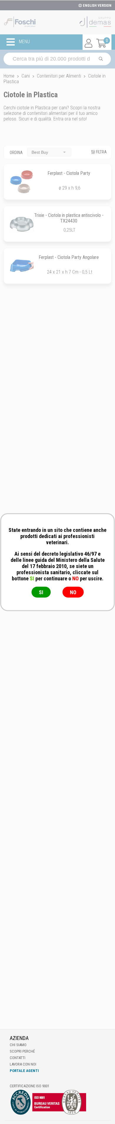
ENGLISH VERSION (96, 6)
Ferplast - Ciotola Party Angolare (69, 257)
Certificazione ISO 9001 (29, 1086)
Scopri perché (22, 1051)
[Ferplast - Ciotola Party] (22, 182)
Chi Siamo (18, 1045)
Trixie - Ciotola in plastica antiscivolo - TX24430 (69, 218)
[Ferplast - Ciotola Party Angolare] (22, 266)
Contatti (17, 1058)
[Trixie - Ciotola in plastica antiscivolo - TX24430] (22, 224)
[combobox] (49, 152)
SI (41, 592)
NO (73, 592)
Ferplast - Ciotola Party (68, 173)
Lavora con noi (23, 1064)
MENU (24, 42)
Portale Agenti (24, 1070)
